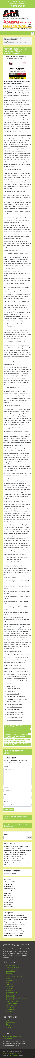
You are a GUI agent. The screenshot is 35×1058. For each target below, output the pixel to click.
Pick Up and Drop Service (14, 702)
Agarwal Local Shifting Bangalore (14, 915)
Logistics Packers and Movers (14, 977)
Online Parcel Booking (13, 709)
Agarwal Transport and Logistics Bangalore (17, 922)
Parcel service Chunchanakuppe (14, 741)
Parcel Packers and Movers (15, 704)
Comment (6, 766)
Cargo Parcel (9, 975)
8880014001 (16, 2)
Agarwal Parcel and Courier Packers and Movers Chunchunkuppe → (16, 825)
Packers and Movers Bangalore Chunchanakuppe (14, 731)
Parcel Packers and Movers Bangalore (16, 931)
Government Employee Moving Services (17, 998)
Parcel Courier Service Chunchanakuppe (17, 739)
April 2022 (8, 895)
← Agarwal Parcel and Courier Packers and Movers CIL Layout (15, 817)
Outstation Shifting (11, 1003)
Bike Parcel (9, 973)
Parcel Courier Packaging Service (17, 699)
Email (5, 794)
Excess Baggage (10, 1009)
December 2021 (9, 902)
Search (5, 834)
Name (5, 787)
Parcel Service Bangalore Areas (12, 39)
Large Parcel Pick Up (13, 694)
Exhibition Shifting (11, 994)
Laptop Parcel (10, 1007)
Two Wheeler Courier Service (16, 696)
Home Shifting (10, 982)
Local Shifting (11, 691)
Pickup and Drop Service (13, 967)
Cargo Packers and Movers (15, 717)
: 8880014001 (8, 1039)
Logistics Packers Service (14, 720)
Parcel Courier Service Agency (13, 928)
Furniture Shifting (11, 996)
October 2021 (9, 907)
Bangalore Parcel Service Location (13, 41)
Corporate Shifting (11, 992)
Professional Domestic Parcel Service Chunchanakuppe (16, 744)
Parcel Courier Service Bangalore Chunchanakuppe (15, 737)
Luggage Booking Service (14, 707)
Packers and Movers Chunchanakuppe (16, 734)
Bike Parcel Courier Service (15, 715)
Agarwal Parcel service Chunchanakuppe (17, 728)
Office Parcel (11, 686)
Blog (7, 1024)
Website (5, 801)
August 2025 (8, 884)
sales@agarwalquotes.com (18, 3)
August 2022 (8, 891)
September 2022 (10, 888)
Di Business (14, 1055)
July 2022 (8, 893)
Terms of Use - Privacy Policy (11, 1053)
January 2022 (9, 900)
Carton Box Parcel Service (15, 712)
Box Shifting (9, 1011)
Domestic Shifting (11, 978)
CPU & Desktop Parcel (13, 688)
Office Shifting (10, 990)
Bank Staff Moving (11, 1000)
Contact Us (9, 1028)
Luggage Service (10, 971)
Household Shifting (11, 980)
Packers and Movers (11, 926)
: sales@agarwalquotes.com (12, 1036)
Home (4, 38)
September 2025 (10, 882)
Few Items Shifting (11, 1005)
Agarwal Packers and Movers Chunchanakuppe (14, 726)
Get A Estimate (10, 1022)
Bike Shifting (9, 986)
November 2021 (9, 904)
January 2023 (9, 886)
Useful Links (9, 1026)
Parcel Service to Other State (14, 38)
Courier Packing (10, 965)
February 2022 (9, 897)
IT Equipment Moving (12, 1001)
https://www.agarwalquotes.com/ (19, 671)
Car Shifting (9, 988)
